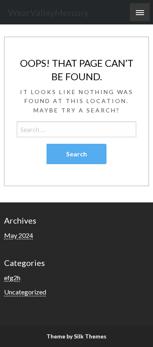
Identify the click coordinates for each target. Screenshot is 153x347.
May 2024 (18, 235)
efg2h (12, 277)
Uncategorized (25, 292)
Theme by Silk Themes (76, 336)
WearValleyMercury (48, 12)
